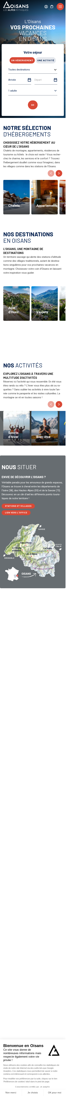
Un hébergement (22, 60)
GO (32, 104)
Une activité (45, 60)
